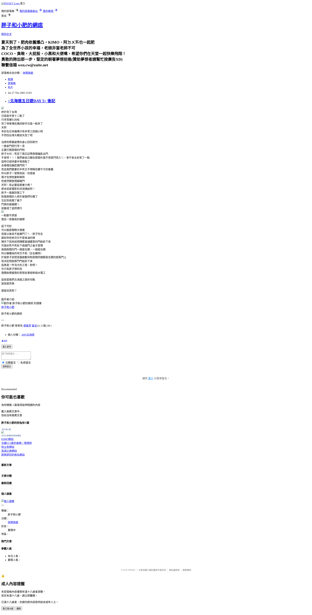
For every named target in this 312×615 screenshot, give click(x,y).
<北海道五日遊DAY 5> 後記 (31, 101)
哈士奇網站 (7, 447)
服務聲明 (187, 570)
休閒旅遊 (28, 73)
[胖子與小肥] (2, 432)
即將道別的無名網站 (13, 454)
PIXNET (131, 570)
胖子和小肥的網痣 (22, 25)
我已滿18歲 (8, 608)
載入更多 (7, 347)
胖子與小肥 (6, 429)
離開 (19, 608)
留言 (34, 325)
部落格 (12, 83)
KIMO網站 (7, 439)
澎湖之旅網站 (9, 450)
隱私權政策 (174, 570)
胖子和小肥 (7, 307)
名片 (10, 87)
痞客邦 (27, 325)
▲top (4, 340)
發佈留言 (7, 366)
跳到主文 (6, 34)
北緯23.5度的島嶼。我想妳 (16, 443)
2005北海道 (27, 334)
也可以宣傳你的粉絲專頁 (11, 436)
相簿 (10, 79)
